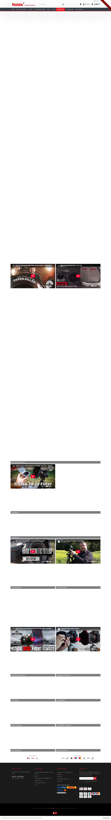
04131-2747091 (18, 776)
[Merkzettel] (80, 4)
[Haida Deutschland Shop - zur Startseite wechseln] (23, 4)
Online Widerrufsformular (40, 782)
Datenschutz (60, 776)
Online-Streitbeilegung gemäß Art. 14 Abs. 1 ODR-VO (44, 773)
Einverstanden (106, 818)
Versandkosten (52, 808)
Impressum (59, 781)
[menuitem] (52, 4)
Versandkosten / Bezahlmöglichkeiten (43, 778)
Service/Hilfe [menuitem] (97, 1)
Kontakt (36, 776)
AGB (35, 785)
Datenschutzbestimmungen (91, 781)
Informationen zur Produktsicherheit (65, 772)
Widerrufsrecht (38, 780)
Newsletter (59, 774)
